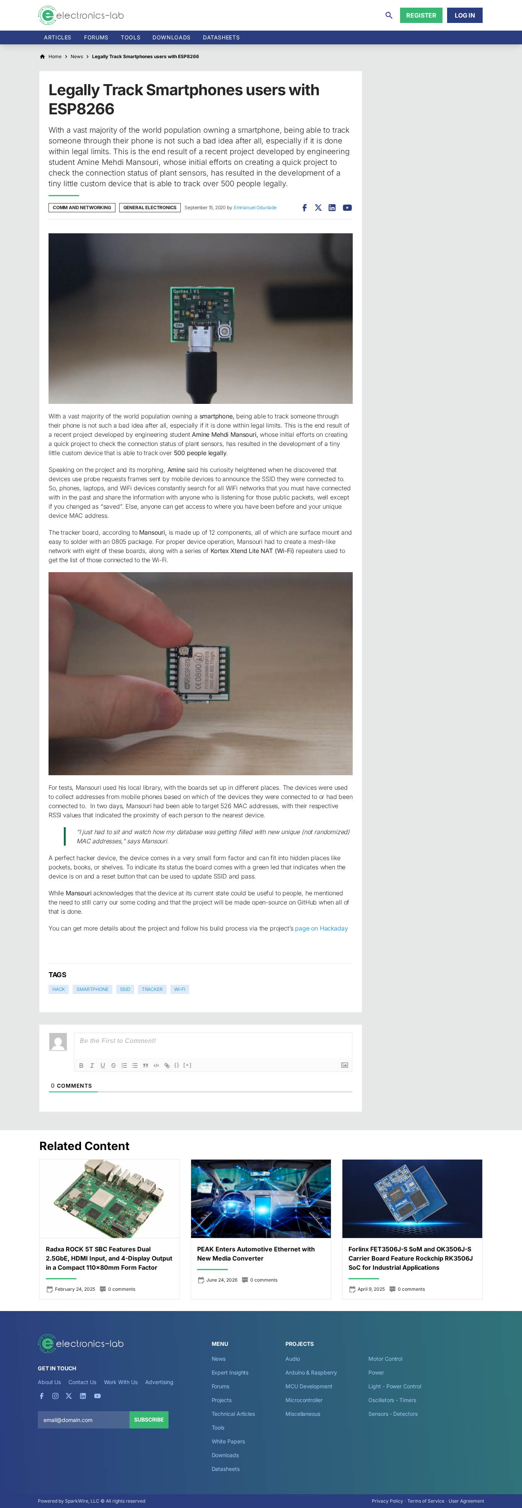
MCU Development (308, 1386)
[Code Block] (156, 1065)
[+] (187, 1065)
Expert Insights (230, 1372)
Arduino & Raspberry (311, 1372)
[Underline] (102, 1065)
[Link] (167, 1065)
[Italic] (92, 1065)
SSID (125, 989)
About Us (49, 1382)
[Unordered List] (135, 1065)
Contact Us (82, 1382)
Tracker (152, 989)
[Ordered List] (124, 1065)
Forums (96, 37)
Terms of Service (425, 1501)
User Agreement (466, 1501)
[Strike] (113, 1065)
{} (177, 1065)
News (219, 1358)
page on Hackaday (321, 928)
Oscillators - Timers (392, 1400)
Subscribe (149, 1419)
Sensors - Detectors (392, 1413)
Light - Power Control (394, 1386)
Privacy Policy (387, 1501)
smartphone (92, 989)
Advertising (159, 1382)
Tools (130, 37)
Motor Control (385, 1358)
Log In (465, 15)
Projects (222, 1400)
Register (421, 15)
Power (376, 1372)
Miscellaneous (302, 1413)
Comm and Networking (82, 207)
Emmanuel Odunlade (255, 207)
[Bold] (81, 1065)
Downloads (225, 1455)
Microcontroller (304, 1400)
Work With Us (121, 1382)
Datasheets (221, 37)
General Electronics (150, 207)
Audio (292, 1358)
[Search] (389, 15)
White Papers (228, 1441)
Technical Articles (233, 1413)
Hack (58, 989)
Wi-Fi (179, 989)
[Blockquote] (145, 1065)
